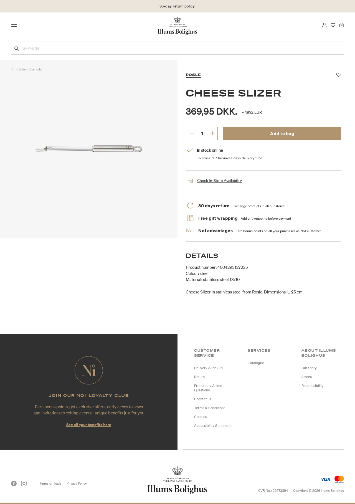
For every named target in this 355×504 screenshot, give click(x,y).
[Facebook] (14, 483)
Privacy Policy (77, 483)
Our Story (309, 368)
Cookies (200, 416)
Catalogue (256, 363)
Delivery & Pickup (208, 368)
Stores (306, 376)
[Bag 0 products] (341, 24)
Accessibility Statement (213, 425)
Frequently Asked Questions (208, 387)
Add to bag (282, 133)
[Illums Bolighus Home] (177, 25)
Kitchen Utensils (29, 69)
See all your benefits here (88, 424)
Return (199, 376)
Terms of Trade (50, 483)
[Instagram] (24, 483)
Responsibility (312, 385)
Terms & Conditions (209, 408)
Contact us (202, 399)
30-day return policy (177, 6)
